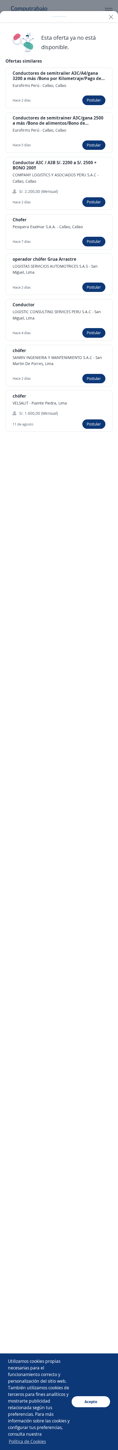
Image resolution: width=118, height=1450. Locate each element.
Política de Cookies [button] (27, 1441)
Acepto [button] (91, 1401)
